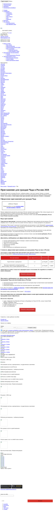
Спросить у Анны (5, 339)
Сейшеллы (3, 156)
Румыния (3, 151)
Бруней (2, 74)
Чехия (2, 180)
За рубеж (5, 504)
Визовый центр (11, 186)
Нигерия (3, 140)
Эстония (3, 183)
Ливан (2, 120)
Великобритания (5, 79)
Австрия (3, 64)
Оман (2, 146)
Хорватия (3, 177)
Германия (3, 87)
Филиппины (4, 173)
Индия (2, 93)
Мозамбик (3, 133)
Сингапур (3, 159)
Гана (2, 86)
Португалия (3, 149)
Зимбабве (3, 92)
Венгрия (3, 80)
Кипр (2, 109)
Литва (2, 122)
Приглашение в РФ (5, 37)
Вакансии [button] (8, 19)
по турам (10, 32)
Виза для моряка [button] (10, 48)
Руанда (2, 150)
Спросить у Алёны (5, 344)
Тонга (2, 168)
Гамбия (2, 84)
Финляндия (3, 174)
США (2, 153)
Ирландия (3, 98)
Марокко (3, 131)
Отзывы (5, 509)
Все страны (9, 44)
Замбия (2, 91)
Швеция (3, 182)
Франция (3, 176)
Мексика (3, 132)
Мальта (2, 129)
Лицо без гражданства (6, 124)
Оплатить (40, 500)
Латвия (2, 118)
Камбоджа (3, 104)
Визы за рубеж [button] (7, 43)
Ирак (2, 96)
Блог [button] (7, 17)
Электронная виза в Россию (13, 55)
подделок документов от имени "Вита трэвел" (24, 254)
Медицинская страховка (12, 57)
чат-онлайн (3, 335)
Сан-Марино (4, 154)
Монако (2, 135)
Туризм (8, 53)
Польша (2, 147)
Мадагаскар (3, 127)
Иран (2, 97)
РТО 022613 (28, 291)
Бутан (2, 77)
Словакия (3, 160)
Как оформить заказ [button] (11, 24)
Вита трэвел (4, 186)
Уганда (2, 172)
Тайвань (3, 164)
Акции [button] (8, 15)
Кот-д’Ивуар (4, 115)
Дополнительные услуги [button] (9, 56)
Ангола (2, 66)
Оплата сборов (10, 59)
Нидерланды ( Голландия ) (7, 141)
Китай (2, 111)
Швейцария (3, 181)
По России (6, 505)
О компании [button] (6, 11)
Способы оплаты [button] (10, 23)
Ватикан (3, 78)
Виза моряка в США (14, 51)
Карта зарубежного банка (12, 60)
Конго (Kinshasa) (5, 114)
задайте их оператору (19, 287)
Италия (2, 102)
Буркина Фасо (4, 75)
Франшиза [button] (6, 6)
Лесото (2, 119)
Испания (3, 101)
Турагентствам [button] (7, 5)
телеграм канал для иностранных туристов (15, 207)
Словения (3, 162)
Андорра (3, 68)
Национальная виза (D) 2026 (13, 47)
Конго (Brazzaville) (5, 113)
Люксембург (4, 125)
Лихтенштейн (4, 123)
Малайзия (3, 128)
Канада (2, 106)
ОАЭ (2, 145)
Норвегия (3, 144)
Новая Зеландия (4, 142)
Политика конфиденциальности (8, 489)
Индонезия (3, 95)
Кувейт (2, 116)
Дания (2, 89)
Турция (2, 171)
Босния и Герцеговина (6, 73)
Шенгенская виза (10, 46)
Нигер (2, 138)
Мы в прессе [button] (9, 16)
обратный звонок (10, 335)
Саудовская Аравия (5, 155)
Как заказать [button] (6, 21)
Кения (2, 107)
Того (2, 167)
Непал (2, 137)
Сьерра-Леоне (4, 163)
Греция (2, 88)
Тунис (2, 169)
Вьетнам (3, 82)
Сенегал (3, 158)
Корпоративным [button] (7, 3)
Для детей (5, 507)
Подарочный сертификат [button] (9, 7)
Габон (2, 83)
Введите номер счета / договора (9, 498)
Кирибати (3, 110)
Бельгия (2, 70)
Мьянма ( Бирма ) (5, 136)
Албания (3, 65)
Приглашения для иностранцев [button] (11, 52)
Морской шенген (13, 50)
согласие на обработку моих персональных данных (20, 330)
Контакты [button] (5, 20)
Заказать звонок (4, 36)
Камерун (3, 105)
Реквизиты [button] (9, 12)
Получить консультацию (27, 274)
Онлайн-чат (3, 319)
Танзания (3, 165)
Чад (1, 178)
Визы (4, 506)
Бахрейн (3, 69)
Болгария (3, 71)
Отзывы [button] (5, 10)
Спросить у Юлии (5, 341)
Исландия (3, 100)
